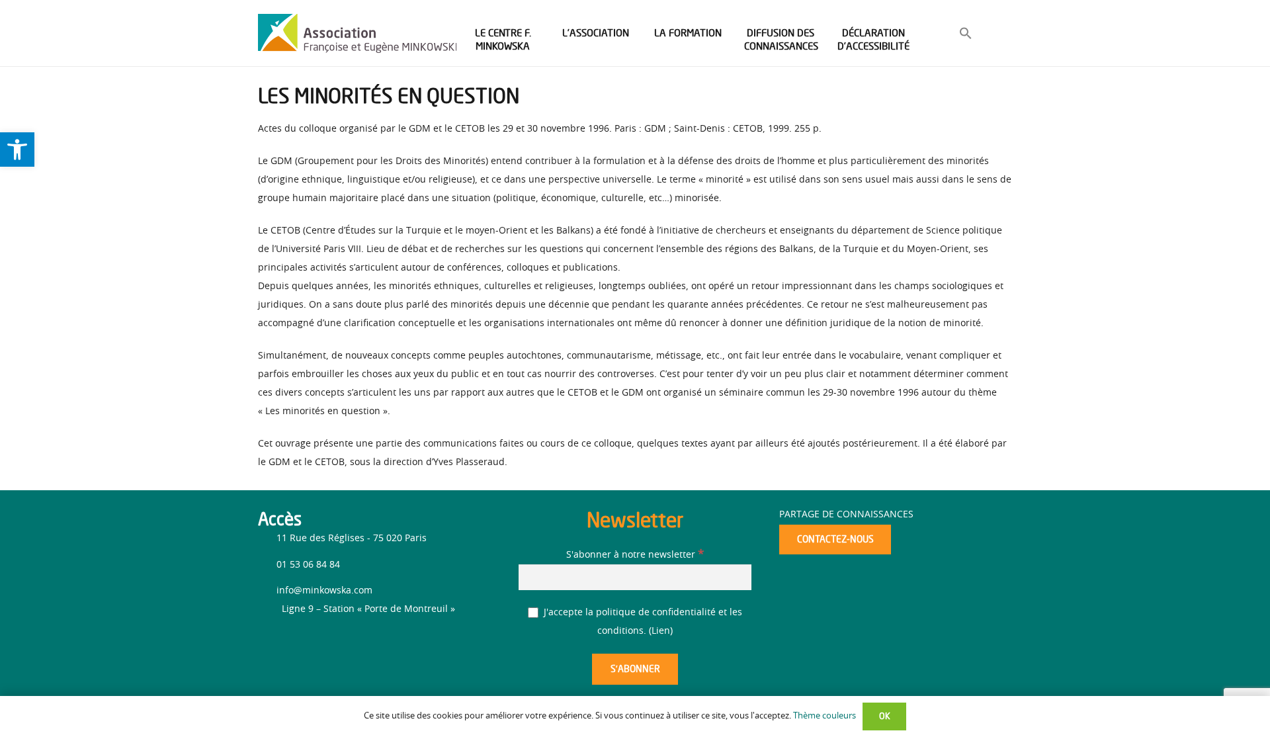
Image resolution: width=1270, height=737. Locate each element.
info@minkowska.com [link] (324, 590)
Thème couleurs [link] (824, 716)
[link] (17, 149)
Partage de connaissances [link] (846, 514)
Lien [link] (661, 631)
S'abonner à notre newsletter (635, 555)
